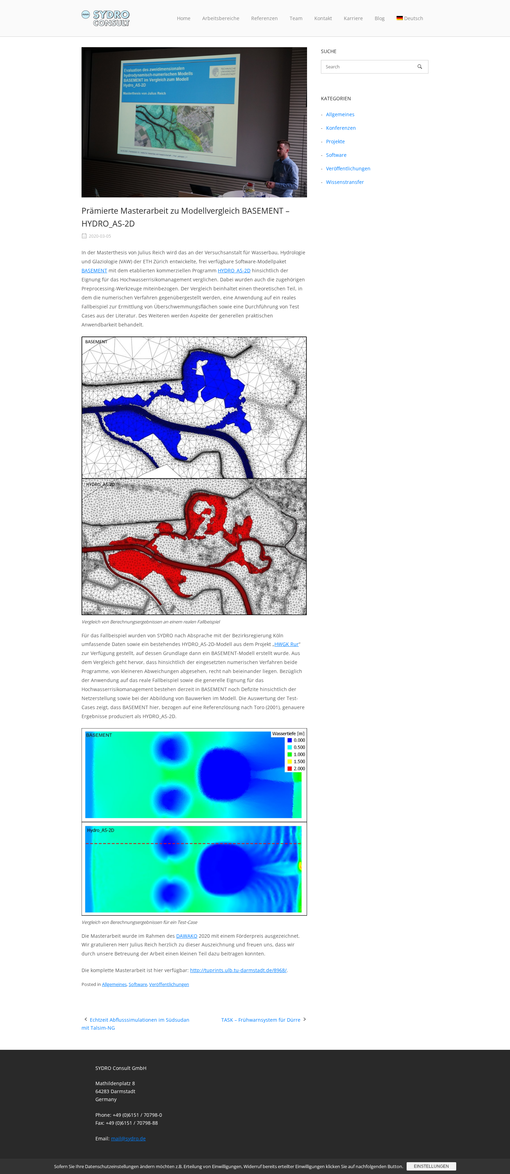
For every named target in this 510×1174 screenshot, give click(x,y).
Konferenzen (341, 128)
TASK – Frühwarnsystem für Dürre (260, 1019)
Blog (380, 18)
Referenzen (264, 18)
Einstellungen (431, 1166)
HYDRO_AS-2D (234, 270)
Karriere (353, 18)
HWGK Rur (286, 644)
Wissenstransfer (345, 182)
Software (138, 984)
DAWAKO (186, 936)
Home (183, 18)
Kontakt (323, 18)
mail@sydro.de (128, 1138)
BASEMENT (94, 270)
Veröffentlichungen (169, 984)
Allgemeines (114, 984)
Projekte (335, 141)
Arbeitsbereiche (220, 18)
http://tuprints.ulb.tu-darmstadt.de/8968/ (238, 970)
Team (296, 18)
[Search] (419, 66)
